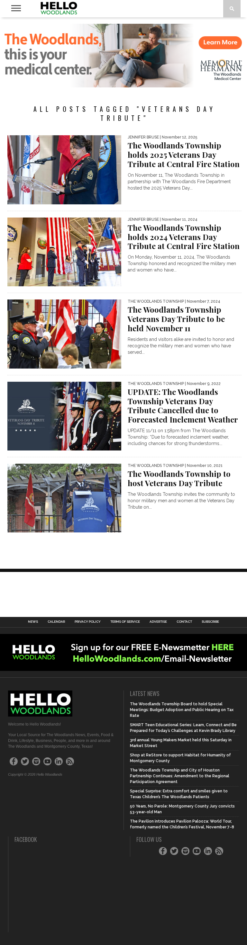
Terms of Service (125, 621)
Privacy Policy (88, 621)
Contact (184, 621)
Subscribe (210, 621)
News (33, 621)
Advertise (158, 621)
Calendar (56, 621)
